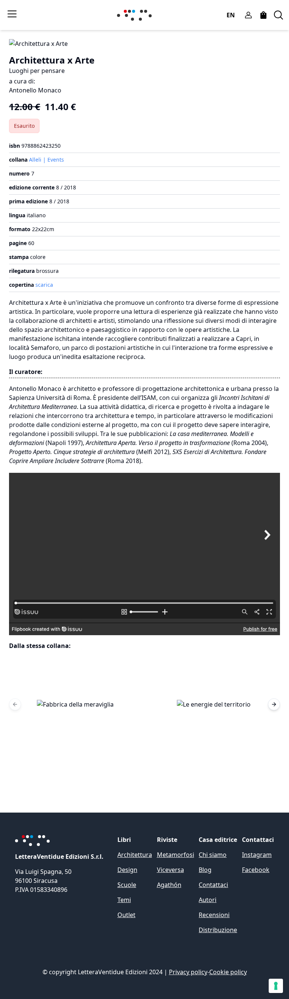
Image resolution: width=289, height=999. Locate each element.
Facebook (255, 870)
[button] (75, 704)
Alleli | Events (46, 159)
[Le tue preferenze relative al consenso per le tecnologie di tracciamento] (276, 986)
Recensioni (214, 915)
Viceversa (170, 870)
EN (231, 15)
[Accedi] (248, 15)
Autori (207, 900)
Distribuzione (218, 930)
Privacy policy (188, 972)
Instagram (257, 855)
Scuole (126, 885)
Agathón (169, 885)
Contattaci (213, 885)
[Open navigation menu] (12, 14)
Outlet (126, 915)
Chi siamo (213, 855)
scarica (44, 284)
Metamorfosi (175, 855)
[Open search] (278, 15)
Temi (124, 900)
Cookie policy (228, 972)
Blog (205, 870)
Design (127, 870)
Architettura (134, 855)
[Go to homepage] (136, 15)
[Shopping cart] (263, 15)
